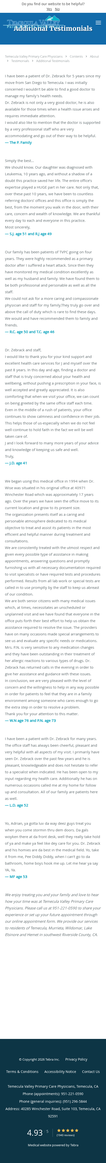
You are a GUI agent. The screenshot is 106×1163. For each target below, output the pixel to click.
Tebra (74, 1145)
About (94, 56)
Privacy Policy (76, 1059)
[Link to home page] (44, 22)
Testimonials (20, 61)
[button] (98, 22)
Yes (49, 9)
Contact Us (91, 1071)
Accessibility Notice (60, 1071)
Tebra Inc (52, 1059)
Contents (77, 56)
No (57, 9)
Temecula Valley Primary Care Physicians (34, 56)
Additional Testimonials (53, 61)
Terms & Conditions (22, 1071)
